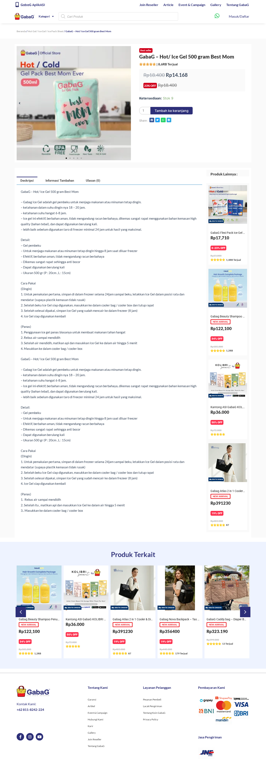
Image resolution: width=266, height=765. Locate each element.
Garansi (92, 699)
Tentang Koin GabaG (154, 712)
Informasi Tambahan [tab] (60, 180)
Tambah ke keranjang (171, 111)
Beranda (21, 31)
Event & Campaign (192, 5)
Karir (90, 726)
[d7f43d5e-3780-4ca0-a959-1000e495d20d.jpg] (74, 103)
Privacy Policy (150, 719)
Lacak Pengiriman (152, 706)
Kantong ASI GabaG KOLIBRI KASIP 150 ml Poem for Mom (103, 619)
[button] (19, 103)
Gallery (215, 5)
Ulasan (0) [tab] (93, 180)
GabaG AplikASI (33, 5)
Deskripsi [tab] (27, 180)
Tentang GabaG (237, 5)
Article (168, 5)
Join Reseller (148, 5)
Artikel (91, 706)
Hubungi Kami (95, 719)
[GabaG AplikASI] (17, 4)
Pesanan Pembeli (152, 699)
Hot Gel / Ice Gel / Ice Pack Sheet (46, 31)
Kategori (44, 16)
